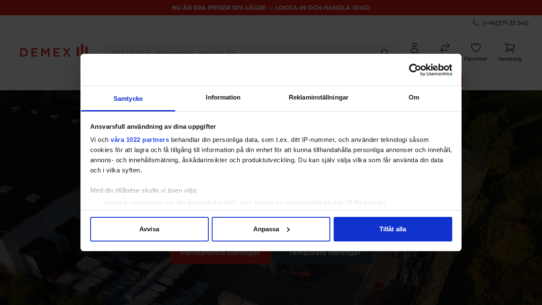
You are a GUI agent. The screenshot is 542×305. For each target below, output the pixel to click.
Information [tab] (223, 97)
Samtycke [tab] (128, 98)
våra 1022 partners (140, 139)
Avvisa (149, 229)
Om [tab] (414, 97)
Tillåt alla (392, 229)
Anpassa (266, 229)
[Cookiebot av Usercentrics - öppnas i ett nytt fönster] (415, 70)
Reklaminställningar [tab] (318, 97)
